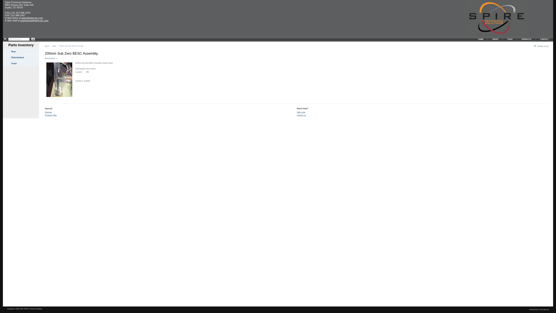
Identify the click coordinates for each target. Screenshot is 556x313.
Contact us (301, 115)
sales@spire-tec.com (32, 18)
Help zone (301, 112)
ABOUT (495, 39)
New (13, 51)
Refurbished (17, 57)
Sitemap (48, 112)
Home (47, 46)
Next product (51, 58)
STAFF (510, 39)
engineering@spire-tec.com (34, 20)
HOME (480, 39)
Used (54, 46)
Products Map (51, 115)
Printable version (543, 46)
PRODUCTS (526, 39)
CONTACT (544, 39)
